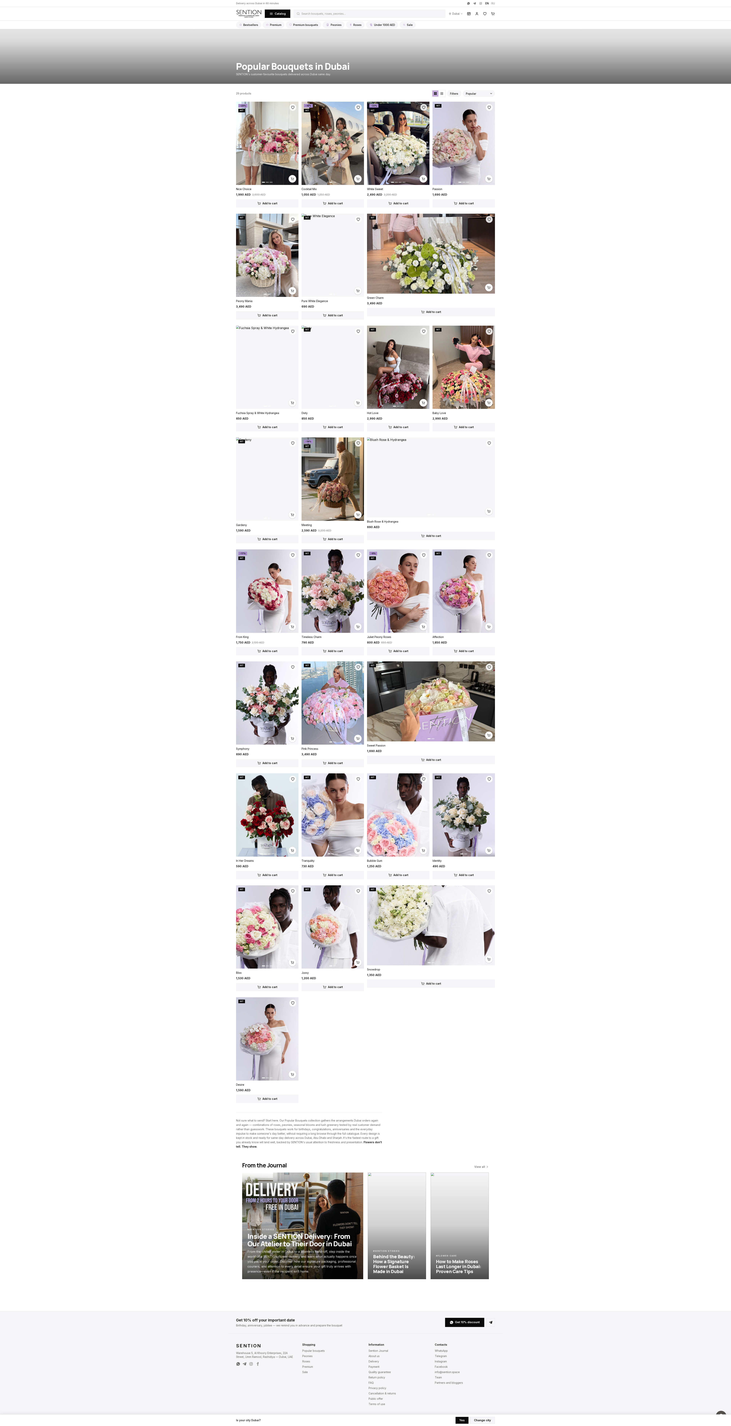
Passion (437, 189)
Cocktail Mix (309, 189)
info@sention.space (447, 1372)
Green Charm (375, 297)
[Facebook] (257, 1364)
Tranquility (308, 860)
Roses (357, 24)
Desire (240, 1084)
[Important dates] (469, 14)
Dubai (456, 13)
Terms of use (377, 1404)
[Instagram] (480, 3)
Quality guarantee (380, 1372)
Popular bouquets (313, 1350)
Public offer (376, 1398)
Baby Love (439, 413)
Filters (454, 93)
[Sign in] (477, 14)
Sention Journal (378, 1350)
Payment (374, 1366)
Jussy (305, 972)
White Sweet (375, 189)
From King (242, 637)
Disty (305, 413)
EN (487, 3)
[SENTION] (249, 14)
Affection (438, 637)
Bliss (239, 972)
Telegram (441, 1356)
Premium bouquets (305, 24)
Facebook (441, 1366)
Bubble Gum (374, 860)
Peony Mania (244, 301)
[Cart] (493, 14)
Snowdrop (373, 969)
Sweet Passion (376, 745)
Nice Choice (243, 189)
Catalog (280, 13)
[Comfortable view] (435, 93)
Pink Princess (310, 748)
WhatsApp (441, 1350)
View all (479, 1166)
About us (374, 1356)
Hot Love (372, 413)
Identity (437, 860)
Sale (410, 24)
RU (493, 3)
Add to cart (270, 203)
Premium (275, 24)
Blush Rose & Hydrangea (382, 521)
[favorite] (292, 107)
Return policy (377, 1377)
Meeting (307, 525)
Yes (462, 1420)
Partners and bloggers (449, 1382)
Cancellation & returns (382, 1393)
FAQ (371, 1382)
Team (438, 1377)
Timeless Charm (312, 637)
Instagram (441, 1361)
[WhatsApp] (468, 3)
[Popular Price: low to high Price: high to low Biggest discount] (479, 93)
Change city (482, 1420)
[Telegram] (474, 3)
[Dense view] (442, 93)
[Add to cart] (292, 179)
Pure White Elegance (315, 301)
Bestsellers (250, 24)
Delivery (374, 1361)
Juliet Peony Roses (379, 637)
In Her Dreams (245, 860)
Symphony (242, 748)
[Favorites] (485, 14)
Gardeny (241, 525)
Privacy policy (377, 1388)
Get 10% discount (467, 1322)
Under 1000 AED (384, 24)
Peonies (336, 24)
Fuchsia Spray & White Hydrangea (257, 413)
